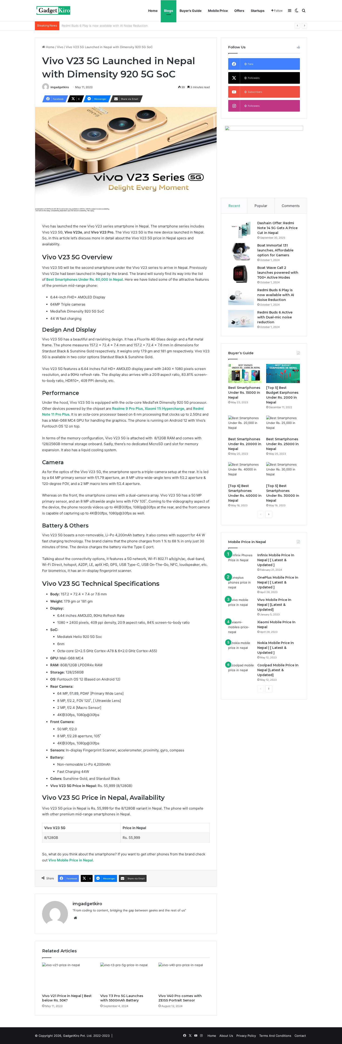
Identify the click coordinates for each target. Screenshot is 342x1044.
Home (153, 11)
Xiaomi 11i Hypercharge (164, 408)
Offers (239, 11)
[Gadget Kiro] (54, 11)
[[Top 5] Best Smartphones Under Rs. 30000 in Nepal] (283, 471)
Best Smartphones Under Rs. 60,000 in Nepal (84, 279)
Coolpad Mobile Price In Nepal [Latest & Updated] (277, 670)
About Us (226, 1035)
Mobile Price (218, 11)
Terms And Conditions (275, 1035)
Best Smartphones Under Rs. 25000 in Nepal (282, 444)
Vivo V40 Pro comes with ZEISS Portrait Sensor (180, 998)
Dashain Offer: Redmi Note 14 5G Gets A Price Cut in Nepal (277, 228)
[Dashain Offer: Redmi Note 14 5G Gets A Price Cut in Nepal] (241, 229)
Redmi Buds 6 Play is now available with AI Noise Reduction (275, 295)
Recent (234, 205)
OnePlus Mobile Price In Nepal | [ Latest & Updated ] (277, 582)
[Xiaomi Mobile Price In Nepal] (241, 628)
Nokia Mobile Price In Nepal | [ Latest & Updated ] (275, 648)
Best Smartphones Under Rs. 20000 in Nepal (244, 444)
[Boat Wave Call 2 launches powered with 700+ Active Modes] (241, 274)
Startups (258, 11)
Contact (300, 1035)
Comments (291, 205)
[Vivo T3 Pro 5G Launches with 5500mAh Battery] (125, 977)
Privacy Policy (246, 1035)
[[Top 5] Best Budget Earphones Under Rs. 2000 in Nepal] (283, 373)
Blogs (168, 11)
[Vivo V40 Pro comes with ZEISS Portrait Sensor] (184, 977)
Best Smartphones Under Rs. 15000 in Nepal (244, 393)
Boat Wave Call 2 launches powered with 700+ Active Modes (277, 273)
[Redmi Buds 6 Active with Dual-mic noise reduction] (241, 318)
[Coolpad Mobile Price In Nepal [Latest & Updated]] (241, 671)
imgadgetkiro (59, 87)
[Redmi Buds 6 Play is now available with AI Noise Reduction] (241, 296)
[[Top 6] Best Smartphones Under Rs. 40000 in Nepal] (245, 471)
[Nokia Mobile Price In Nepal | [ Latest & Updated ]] (241, 649)
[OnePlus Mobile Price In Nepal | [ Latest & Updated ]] (241, 584)
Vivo (60, 47)
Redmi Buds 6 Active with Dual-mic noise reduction (99, 25)
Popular (261, 205)
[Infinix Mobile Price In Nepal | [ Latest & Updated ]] (241, 561)
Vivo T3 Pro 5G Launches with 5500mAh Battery (121, 998)
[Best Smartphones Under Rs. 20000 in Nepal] (245, 425)
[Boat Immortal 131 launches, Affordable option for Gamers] (241, 251)
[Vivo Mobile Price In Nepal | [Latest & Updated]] (241, 606)
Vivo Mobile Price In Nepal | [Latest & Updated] (274, 605)
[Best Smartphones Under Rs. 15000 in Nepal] (245, 373)
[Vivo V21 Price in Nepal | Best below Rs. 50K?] (67, 977)
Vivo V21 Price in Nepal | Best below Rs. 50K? (67, 998)
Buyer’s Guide (190, 11)
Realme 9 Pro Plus (127, 408)
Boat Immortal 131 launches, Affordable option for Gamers (275, 250)
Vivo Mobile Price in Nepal (70, 860)
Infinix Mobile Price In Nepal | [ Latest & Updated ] (275, 560)
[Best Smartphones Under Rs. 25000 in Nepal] (283, 425)
